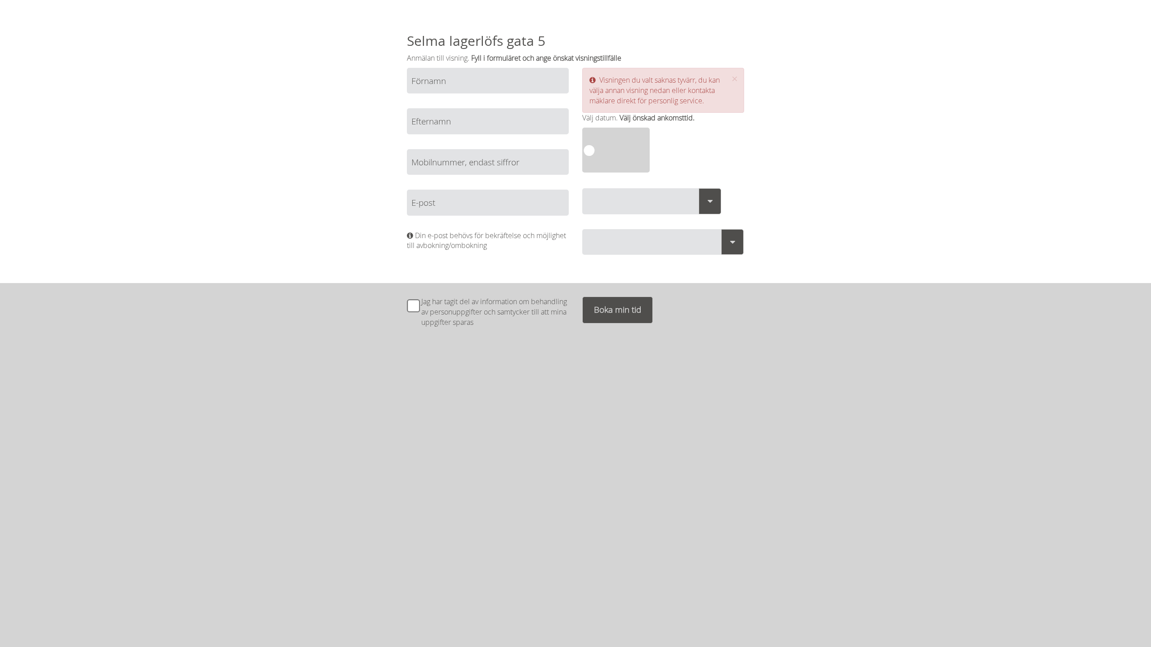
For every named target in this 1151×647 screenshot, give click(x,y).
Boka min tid (617, 309)
